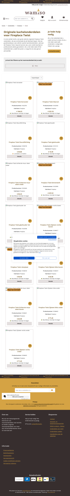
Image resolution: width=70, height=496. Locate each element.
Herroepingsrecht (8, 458)
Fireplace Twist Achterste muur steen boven (19, 308)
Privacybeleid (52, 239)
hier (40, 252)
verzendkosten (27, 490)
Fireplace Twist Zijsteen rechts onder (19, 351)
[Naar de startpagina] (35, 11)
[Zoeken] (32, 19)
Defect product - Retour (57, 426)
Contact (52, 419)
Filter (36, 66)
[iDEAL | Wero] (39, 479)
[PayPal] (27, 479)
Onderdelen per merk (56, 429)
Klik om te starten (18, 397)
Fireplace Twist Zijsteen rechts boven (50, 226)
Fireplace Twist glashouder (50, 142)
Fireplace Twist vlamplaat (19, 267)
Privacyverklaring (8, 450)
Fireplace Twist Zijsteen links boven (50, 267)
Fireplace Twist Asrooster (19, 102)
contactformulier (63, 5)
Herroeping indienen (9, 463)
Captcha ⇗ (25, 398)
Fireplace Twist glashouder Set (19, 225)
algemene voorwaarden (29, 406)
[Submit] (52, 390)
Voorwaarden (7, 455)
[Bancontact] (46, 479)
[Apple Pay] (33, 479)
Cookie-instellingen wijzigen (11, 461)
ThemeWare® (51, 492)
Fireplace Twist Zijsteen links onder (51, 307)
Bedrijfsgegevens (8, 453)
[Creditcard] (52, 479)
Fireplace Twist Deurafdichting (19, 142)
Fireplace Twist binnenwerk (50, 183)
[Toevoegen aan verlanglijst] (30, 98)
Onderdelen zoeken (56, 431)
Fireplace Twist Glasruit (51, 102)
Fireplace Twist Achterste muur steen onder (19, 184)
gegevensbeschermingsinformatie (43, 404)
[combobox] (22, 19)
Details (19, 116)
